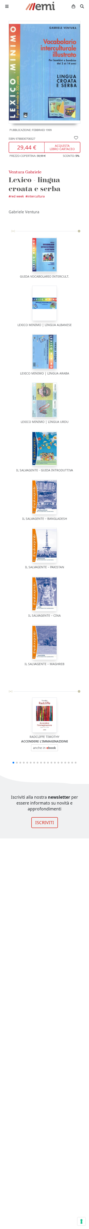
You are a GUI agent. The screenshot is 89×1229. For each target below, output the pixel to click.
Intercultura (36, 196)
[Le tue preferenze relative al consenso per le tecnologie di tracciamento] (81, 1221)
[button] (13, 763)
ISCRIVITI (44, 822)
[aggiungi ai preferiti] (76, 137)
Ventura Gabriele (25, 172)
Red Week (17, 196)
